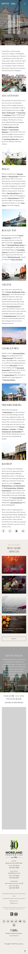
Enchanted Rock (17, 431)
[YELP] (24, 921)
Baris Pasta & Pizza (13, 193)
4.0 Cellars (12, 429)
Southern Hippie (9, 375)
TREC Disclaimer (14, 903)
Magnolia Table (13, 176)
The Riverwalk (10, 112)
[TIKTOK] (16, 921)
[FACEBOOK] (3, 921)
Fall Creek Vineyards (14, 257)
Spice (23, 203)
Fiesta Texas (21, 112)
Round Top (8, 238)
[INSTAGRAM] (7, 921)
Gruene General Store (13, 306)
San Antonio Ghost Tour (11, 139)
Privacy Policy (19, 943)
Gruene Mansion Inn (10, 316)
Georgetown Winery (9, 380)
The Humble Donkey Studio (15, 245)
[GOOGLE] (14, 925)
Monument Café (8, 358)
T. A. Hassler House (19, 485)
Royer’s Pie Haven (17, 259)
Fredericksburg (7, 412)
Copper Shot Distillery (19, 497)
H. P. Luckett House (10, 488)
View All (14, 638)
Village (4, 205)
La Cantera (7, 115)
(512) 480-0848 (14, 867)
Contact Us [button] (14, 682)
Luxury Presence (14, 935)
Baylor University (14, 198)
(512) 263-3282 (14, 877)
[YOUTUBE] (20, 921)
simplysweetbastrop (16, 502)
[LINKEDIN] (12, 921)
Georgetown (13, 365)
